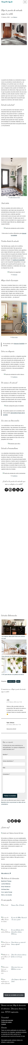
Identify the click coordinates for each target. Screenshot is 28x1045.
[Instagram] (14, 489)
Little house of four (15, 197)
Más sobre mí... (5, 873)
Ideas (18, 681)
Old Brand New (5, 889)
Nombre (5, 754)
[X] (18, 489)
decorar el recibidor (19, 343)
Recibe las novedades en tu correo (14, 995)
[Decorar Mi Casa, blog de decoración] (6, 2)
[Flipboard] (21, 489)
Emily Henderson (5, 886)
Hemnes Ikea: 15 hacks (17, 905)
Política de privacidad (7, 1020)
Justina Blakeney (5, 884)
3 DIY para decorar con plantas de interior (13, 674)
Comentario (6, 774)
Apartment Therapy (6, 881)
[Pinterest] (6, 489)
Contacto (3, 1024)
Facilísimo (14, 377)
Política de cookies (6, 1022)
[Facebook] (10, 489)
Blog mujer (15, 337)
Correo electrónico (8, 761)
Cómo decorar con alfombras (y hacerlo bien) (14, 656)
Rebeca (15, 17)
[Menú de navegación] (25, 2)
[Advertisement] (14, 64)
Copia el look (11, 681)
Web (4, 767)
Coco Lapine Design (6, 892)
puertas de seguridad (18, 260)
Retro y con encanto (6, 895)
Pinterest (15, 274)
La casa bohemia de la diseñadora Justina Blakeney (17, 932)
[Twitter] (12, 821)
